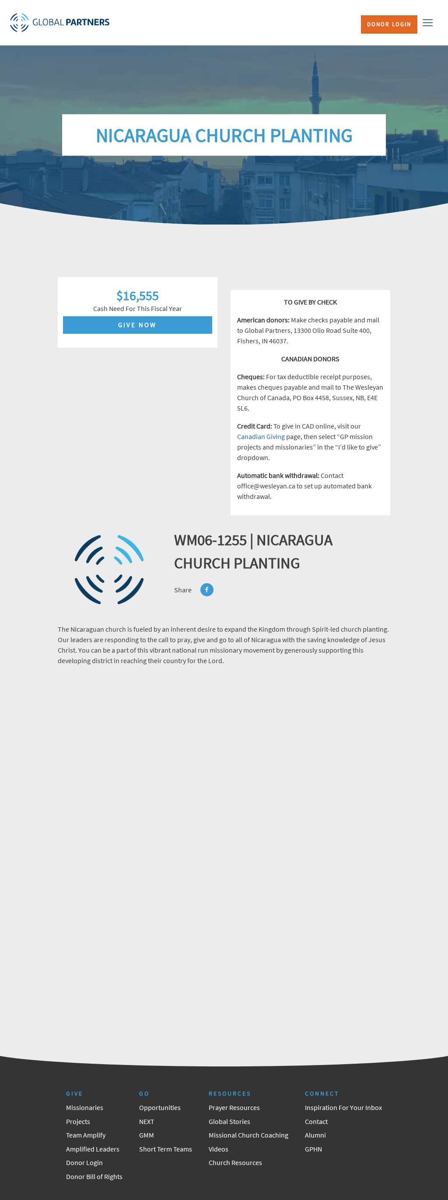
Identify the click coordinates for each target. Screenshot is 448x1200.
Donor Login (389, 24)
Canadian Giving (261, 436)
